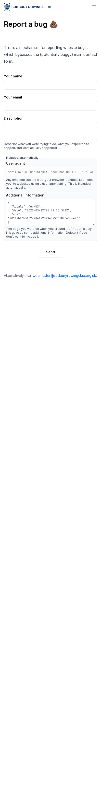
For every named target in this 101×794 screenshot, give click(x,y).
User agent (15, 163)
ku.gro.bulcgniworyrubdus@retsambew (64, 275)
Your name (13, 76)
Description (14, 118)
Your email (13, 97)
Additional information (25, 195)
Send (50, 252)
